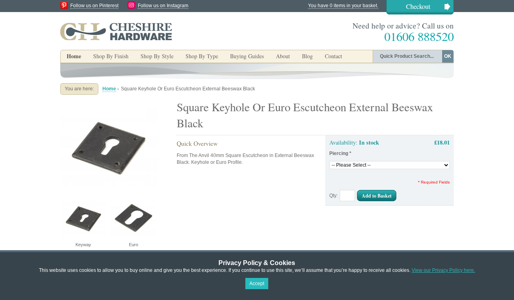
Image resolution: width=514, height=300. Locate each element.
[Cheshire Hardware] (116, 31)
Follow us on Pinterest (94, 5)
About (283, 56)
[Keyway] (108, 102)
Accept (256, 283)
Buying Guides (247, 56)
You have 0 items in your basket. (343, 5)
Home (74, 56)
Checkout (418, 6)
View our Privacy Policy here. (443, 270)
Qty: (333, 195)
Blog (307, 56)
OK (447, 56)
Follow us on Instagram (163, 5)
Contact (333, 56)
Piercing (340, 153)
